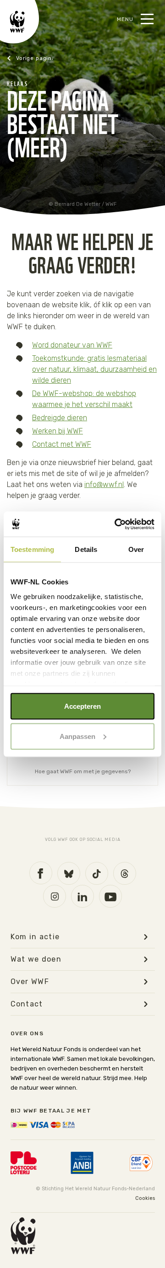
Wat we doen (36, 959)
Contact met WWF (61, 444)
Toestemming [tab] (32, 549)
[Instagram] (54, 896)
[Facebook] (40, 872)
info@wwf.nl (104, 484)
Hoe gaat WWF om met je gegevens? (83, 771)
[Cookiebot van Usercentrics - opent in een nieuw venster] (116, 524)
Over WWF (30, 981)
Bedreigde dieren (59, 417)
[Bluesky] (68, 873)
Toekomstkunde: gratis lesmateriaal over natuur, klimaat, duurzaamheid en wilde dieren (94, 369)
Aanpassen (77, 736)
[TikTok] (96, 873)
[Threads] (124, 873)
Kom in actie (35, 937)
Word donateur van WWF (72, 345)
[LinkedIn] (82, 896)
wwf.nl (30, 58)
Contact (27, 1004)
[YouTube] (110, 896)
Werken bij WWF (57, 431)
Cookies (145, 1198)
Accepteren (82, 706)
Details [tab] (86, 549)
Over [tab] (136, 549)
